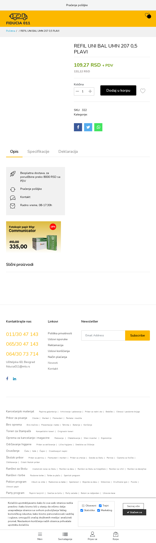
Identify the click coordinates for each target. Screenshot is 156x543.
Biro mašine (32, 425)
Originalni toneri (65, 431)
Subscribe (137, 335)
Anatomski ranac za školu (44, 469)
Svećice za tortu (54, 493)
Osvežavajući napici (58, 451)
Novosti (53, 363)
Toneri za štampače (18, 431)
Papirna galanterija (48, 411)
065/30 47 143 (22, 344)
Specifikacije (38, 151)
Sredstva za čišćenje (84, 444)
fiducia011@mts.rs (18, 366)
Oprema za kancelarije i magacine (28, 438)
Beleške (109, 411)
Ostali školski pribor (30, 462)
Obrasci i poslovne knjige (128, 411)
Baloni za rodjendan (90, 493)
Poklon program (16, 482)
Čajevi (42, 451)
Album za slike (38, 482)
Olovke (35, 418)
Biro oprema (14, 425)
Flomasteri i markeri (57, 457)
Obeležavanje (74, 438)
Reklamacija (55, 345)
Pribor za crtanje (77, 457)
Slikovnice (105, 482)
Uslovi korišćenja (59, 351)
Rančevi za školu (16, 469)
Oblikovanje (11, 462)
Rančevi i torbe (15, 475)
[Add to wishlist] (142, 92)
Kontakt (25, 197)
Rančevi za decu (66, 469)
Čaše (26, 451)
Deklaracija (68, 151)
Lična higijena (65, 444)
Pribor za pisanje (16, 418)
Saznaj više (133, 506)
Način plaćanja (57, 357)
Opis (14, 151)
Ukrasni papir (12, 486)
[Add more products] (90, 91)
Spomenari (74, 482)
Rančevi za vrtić (116, 469)
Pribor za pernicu (36, 457)
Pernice (110, 457)
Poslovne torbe (37, 475)
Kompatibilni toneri (45, 431)
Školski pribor (15, 457)
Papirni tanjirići (36, 493)
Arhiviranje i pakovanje (70, 411)
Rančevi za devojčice (136, 469)
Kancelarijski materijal (20, 411)
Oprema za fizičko (125, 457)
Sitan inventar (91, 438)
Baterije (76, 425)
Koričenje (87, 425)
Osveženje (13, 451)
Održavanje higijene (18, 444)
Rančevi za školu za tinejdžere (92, 469)
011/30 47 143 (22, 334)
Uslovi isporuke (58, 339)
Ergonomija (106, 438)
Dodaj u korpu (118, 90)
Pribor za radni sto (93, 411)
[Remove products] (77, 91)
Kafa (34, 451)
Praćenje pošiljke (77, 5)
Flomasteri (58, 418)
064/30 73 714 (22, 354)
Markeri (45, 418)
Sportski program (72, 475)
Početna (10, 31)
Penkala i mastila (74, 418)
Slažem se (135, 512)
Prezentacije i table (50, 425)
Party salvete (71, 493)
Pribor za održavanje (45, 444)
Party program (15, 493)
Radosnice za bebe (57, 482)
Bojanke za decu (89, 482)
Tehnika (65, 425)
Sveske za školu (96, 457)
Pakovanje (59, 438)
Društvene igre (120, 482)
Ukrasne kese (109, 493)
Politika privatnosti (60, 333)
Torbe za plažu (53, 475)
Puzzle (134, 482)
